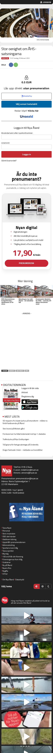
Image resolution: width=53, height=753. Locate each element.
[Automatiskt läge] (37, 586)
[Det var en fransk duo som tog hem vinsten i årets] (26, 685)
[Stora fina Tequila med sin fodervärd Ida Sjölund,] (26, 737)
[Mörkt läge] (49, 586)
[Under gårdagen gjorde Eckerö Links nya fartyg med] (26, 702)
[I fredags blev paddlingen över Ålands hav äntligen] (26, 615)
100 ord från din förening (12, 556)
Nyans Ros (6, 568)
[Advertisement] (26, 342)
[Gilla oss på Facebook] (26, 512)
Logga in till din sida (30, 388)
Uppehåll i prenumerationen (13, 542)
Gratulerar (6, 562)
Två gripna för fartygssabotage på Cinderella (20, 444)
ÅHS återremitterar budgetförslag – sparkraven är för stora (8, 301)
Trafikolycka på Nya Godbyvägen (16, 439)
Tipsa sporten (8, 550)
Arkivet (24, 392)
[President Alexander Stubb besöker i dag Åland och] (26, 667)
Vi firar (5, 573)
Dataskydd (19, 579)
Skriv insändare (8, 533)
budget (11, 371)
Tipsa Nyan (6, 527)
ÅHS (27, 371)
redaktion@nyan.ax (29, 469)
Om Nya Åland (8, 579)
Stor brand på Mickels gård (13, 428)
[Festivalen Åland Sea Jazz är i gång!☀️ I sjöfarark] (26, 633)
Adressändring (8, 545)
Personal (6, 530)
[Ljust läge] (43, 586)
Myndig (5, 553)
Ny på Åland (7, 565)
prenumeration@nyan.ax (27, 478)
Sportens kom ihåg (10, 547)
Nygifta (5, 570)
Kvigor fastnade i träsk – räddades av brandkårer (23, 449)
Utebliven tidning (9, 539)
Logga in (47, 2)
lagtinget (20, 371)
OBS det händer (9, 536)
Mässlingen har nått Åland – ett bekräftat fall (26, 300)
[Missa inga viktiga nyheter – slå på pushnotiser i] (26, 719)
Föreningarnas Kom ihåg (12, 559)
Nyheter (5, 58)
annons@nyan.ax (29, 472)
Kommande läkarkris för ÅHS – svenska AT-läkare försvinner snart (44, 301)
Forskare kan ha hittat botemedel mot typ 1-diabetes (24, 433)
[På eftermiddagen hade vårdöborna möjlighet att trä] (26, 650)
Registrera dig (27, 396)
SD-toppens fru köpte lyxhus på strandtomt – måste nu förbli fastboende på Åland (25, 422)
